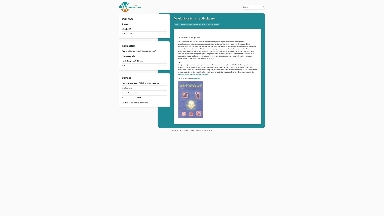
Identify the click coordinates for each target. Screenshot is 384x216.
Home (176, 24)
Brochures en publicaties (211, 24)
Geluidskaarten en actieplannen (191, 24)
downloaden (195, 78)
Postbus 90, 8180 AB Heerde (180, 130)
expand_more (165, 29)
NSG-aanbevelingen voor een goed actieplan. (193, 74)
